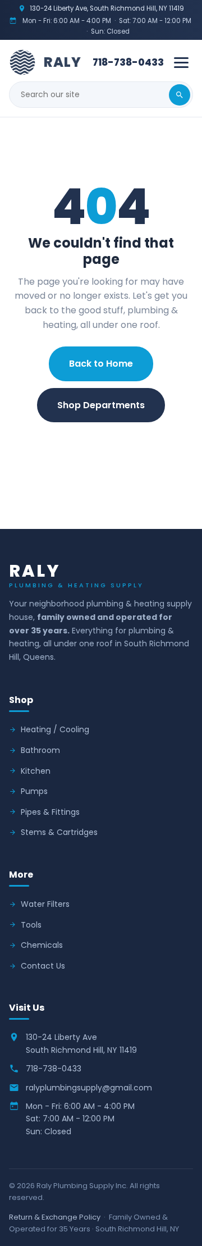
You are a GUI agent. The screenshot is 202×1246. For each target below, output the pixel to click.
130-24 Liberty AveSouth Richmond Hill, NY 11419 (81, 1043)
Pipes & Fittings (50, 812)
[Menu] (181, 62)
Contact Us (101, 446)
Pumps (34, 791)
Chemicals (42, 945)
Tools (31, 924)
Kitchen (35, 771)
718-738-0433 (128, 62)
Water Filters (45, 904)
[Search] (179, 95)
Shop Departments (101, 405)
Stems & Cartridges (59, 832)
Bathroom (40, 750)
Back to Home (101, 363)
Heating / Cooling (55, 729)
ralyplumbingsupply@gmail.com (89, 1087)
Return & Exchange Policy (54, 1217)
